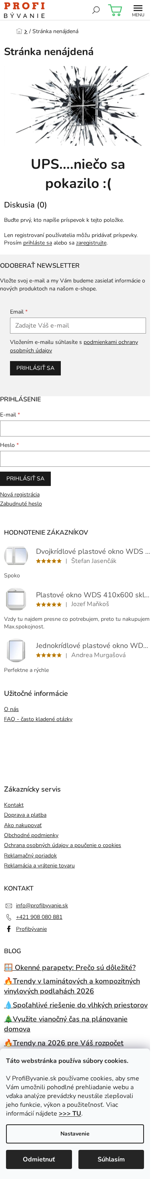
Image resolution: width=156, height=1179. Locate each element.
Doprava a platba (25, 815)
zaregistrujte (91, 243)
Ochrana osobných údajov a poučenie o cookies (62, 845)
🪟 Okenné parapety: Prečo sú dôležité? (70, 967)
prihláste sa (37, 243)
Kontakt (14, 805)
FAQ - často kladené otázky (38, 719)
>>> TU (70, 1113)
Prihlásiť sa (35, 368)
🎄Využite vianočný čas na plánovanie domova (66, 1024)
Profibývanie (31, 929)
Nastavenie (75, 1134)
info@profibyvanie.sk (42, 905)
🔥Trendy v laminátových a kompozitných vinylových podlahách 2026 (72, 986)
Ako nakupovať (23, 825)
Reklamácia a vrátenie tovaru (39, 865)
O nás (11, 709)
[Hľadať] (96, 10)
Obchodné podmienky (31, 835)
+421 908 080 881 (39, 917)
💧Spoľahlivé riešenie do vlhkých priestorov (76, 1005)
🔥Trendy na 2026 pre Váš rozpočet (64, 1043)
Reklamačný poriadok (30, 855)
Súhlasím (111, 1159)
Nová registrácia (20, 494)
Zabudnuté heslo (21, 504)
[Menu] (138, 10)
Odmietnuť (39, 1159)
